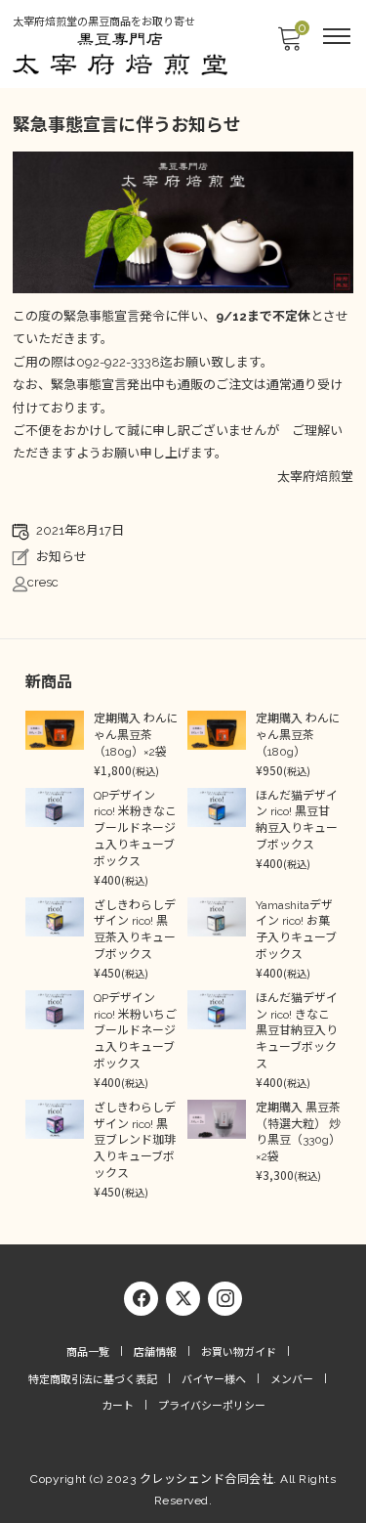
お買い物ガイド (238, 1352)
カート (118, 1406)
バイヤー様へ (214, 1379)
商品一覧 (87, 1352)
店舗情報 (155, 1352)
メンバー (291, 1379)
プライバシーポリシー (211, 1406)
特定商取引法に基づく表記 (92, 1379)
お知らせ (61, 556)
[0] (289, 44)
